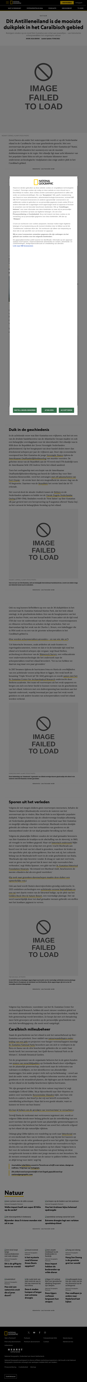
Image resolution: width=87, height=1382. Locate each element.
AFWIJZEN (49, 410)
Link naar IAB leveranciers (23, 246)
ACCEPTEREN (66, 410)
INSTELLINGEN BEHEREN (24, 410)
